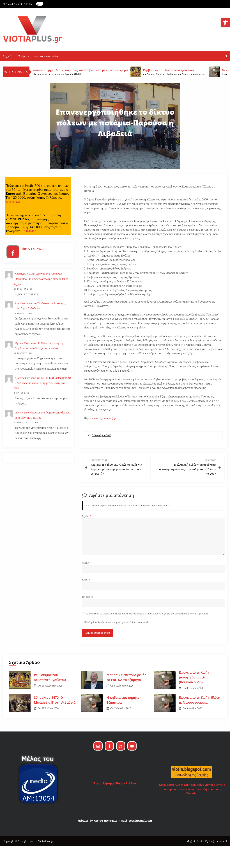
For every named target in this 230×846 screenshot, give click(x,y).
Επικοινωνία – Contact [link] (46, 56)
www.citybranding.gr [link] (104, 418)
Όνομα (86, 562)
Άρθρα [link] (22, 56)
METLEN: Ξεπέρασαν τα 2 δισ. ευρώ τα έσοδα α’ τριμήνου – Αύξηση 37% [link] (42, 383)
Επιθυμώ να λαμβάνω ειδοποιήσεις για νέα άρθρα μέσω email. (117, 622)
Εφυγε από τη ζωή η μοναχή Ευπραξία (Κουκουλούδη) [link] (194, 677)
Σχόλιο (86, 516)
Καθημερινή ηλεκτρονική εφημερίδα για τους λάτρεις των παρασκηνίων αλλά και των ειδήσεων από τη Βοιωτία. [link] (192, 789)
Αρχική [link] (7, 56)
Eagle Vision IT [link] (218, 841)
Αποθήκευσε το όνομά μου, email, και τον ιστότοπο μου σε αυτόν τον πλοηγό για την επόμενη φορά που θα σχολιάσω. (147, 613)
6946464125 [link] (12, 201)
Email (86, 579)
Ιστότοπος (87, 596)
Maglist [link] (191, 841)
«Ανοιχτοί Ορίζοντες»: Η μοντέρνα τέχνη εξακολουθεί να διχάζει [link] (41, 279)
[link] (225, 22)
